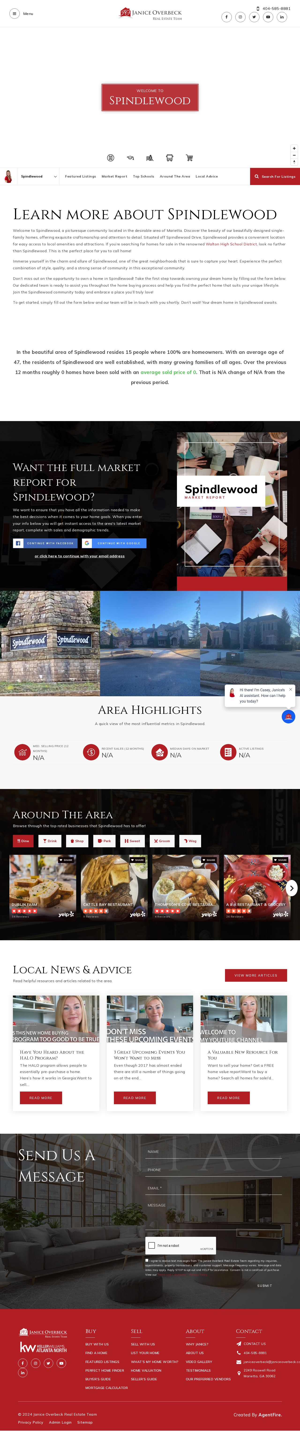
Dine (25, 841)
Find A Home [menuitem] (97, 1353)
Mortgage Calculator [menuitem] (107, 1388)
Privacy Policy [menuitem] (30, 1422)
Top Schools (143, 176)
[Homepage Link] (150, 13)
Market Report (115, 176)
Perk (107, 841)
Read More (41, 1098)
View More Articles (256, 975)
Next (292, 888)
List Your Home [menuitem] (145, 1353)
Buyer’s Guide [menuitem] (98, 1379)
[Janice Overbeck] (8, 176)
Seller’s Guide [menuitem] (144, 1379)
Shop (79, 841)
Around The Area (175, 176)
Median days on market (189, 748)
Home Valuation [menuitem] (146, 1370)
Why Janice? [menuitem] (197, 1344)
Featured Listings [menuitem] (103, 1362)
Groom (164, 841)
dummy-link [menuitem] (141, 1388)
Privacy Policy (198, 1274)
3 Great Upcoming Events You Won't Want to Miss (149, 1055)
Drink (52, 841)
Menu (27, 13)
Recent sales (123, 748)
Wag (192, 841)
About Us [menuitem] (195, 1353)
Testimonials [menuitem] (198, 1370)
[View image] (50, 643)
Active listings (251, 748)
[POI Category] (111, 158)
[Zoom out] (294, 155)
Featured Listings (80, 176)
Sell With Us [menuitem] (143, 1344)
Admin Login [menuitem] (60, 1422)
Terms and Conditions (172, 1274)
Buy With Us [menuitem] (97, 1344)
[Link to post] (56, 1019)
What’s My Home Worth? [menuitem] (155, 1362)
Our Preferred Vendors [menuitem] (208, 1379)
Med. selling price (50, 748)
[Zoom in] (294, 148)
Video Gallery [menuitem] (199, 1362)
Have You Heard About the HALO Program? (52, 1055)
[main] (150, 580)
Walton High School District (231, 244)
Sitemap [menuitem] (85, 1422)
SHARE (67, 860)
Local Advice (207, 176)
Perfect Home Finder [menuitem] (105, 1370)
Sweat (135, 841)
